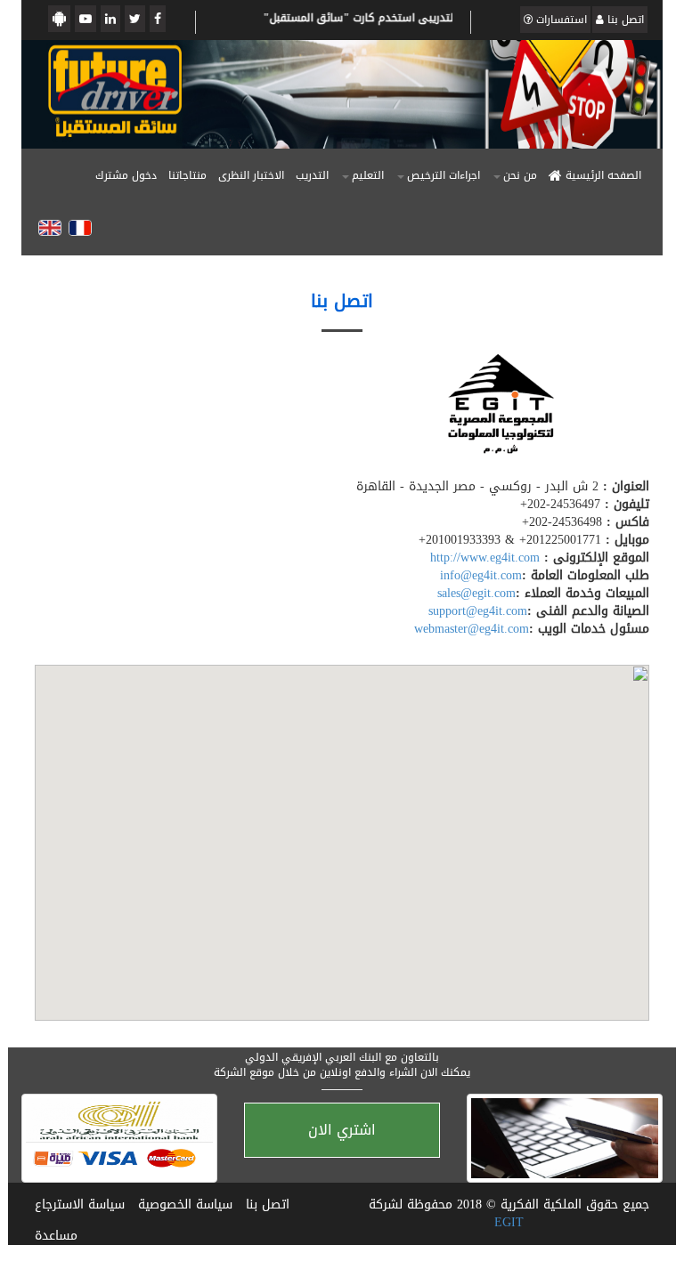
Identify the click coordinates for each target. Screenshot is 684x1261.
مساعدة (56, 1236)
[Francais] (80, 228)
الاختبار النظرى (251, 175)
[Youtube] (85, 19)
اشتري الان (342, 1130)
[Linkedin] (110, 19)
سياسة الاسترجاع (80, 1204)
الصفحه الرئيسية (601, 175)
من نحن (520, 175)
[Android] (59, 18)
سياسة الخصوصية (185, 1204)
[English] (50, 228)
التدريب (312, 175)
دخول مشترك (126, 175)
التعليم (368, 175)
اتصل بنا (624, 19)
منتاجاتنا (187, 175)
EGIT (509, 1222)
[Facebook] (158, 19)
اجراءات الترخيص (443, 175)
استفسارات (560, 19)
